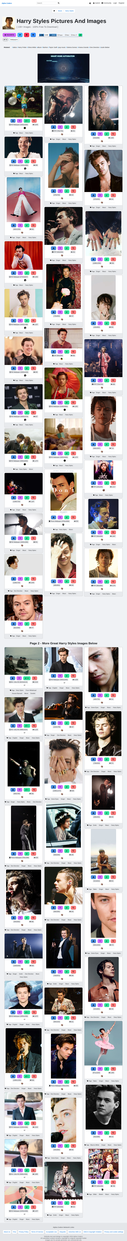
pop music (62, 47)
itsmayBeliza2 (29, 233)
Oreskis (29, 128)
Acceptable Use (51, 1232)
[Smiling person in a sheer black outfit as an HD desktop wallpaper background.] (24, 364)
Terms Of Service (37, 1232)
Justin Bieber (105, 47)
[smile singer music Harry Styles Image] (63, 968)
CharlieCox (69, 525)
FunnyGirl (109, 490)
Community (107, 3)
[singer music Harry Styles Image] (23, 221)
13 (28, 678)
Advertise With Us (75, 1232)
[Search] (58, 3)
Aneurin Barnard (17, 693)
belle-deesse (109, 1189)
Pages (61, 35)
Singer (18, 237)
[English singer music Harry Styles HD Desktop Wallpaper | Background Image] (24, 722)
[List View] (46, 35)
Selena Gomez (71, 47)
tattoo (14, 47)
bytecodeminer (69, 359)
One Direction (94, 47)
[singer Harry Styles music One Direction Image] (24, 786)
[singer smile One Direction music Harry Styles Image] (24, 958)
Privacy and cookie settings (113, 1232)
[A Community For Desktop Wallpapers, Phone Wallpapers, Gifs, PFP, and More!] (54, 11)
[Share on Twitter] (20, 35)
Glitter (95, 1194)
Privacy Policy (24, 1232)
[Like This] (27, 225)
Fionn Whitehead (31, 690)
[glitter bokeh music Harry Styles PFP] (103, 1178)
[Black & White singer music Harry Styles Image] (103, 1129)
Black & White (94, 1145)
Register (121, 3)
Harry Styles (69, 11)
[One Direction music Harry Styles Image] (24, 575)
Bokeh (101, 1194)
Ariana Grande (83, 47)
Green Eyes (54, 799)
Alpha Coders (7, 3)
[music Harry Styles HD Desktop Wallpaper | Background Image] (24, 117)
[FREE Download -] (13, 121)
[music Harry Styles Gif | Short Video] (63, 348)
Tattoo (95, 889)
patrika (29, 169)
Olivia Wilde (31, 47)
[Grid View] (41, 35)
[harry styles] (103, 479)
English (15, 738)
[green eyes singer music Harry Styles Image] (63, 783)
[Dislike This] (34, 121)
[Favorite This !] (19, 121)
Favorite (10, 35)
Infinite (53, 35)
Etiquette (63, 1232)
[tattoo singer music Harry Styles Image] (103, 873)
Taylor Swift (53, 47)
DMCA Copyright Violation (93, 1232)
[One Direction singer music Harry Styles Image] (23, 850)
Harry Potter (22, 47)
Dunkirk (32, 693)
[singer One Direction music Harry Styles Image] (63, 719)
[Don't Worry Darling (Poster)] (63, 513)
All (6, 39)
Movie (31, 469)
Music (60, 11)
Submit (97, 3)
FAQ (14, 1232)
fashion (45, 47)
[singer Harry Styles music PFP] (103, 528)
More (74, 35)
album (39, 47)
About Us (7, 1232)
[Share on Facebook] (33, 35)
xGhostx (29, 685)
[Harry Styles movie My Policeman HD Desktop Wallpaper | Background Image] (24, 453)
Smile (21, 974)
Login (115, 3)
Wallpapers (14, 39)
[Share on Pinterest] (26, 35)
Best (67, 35)
